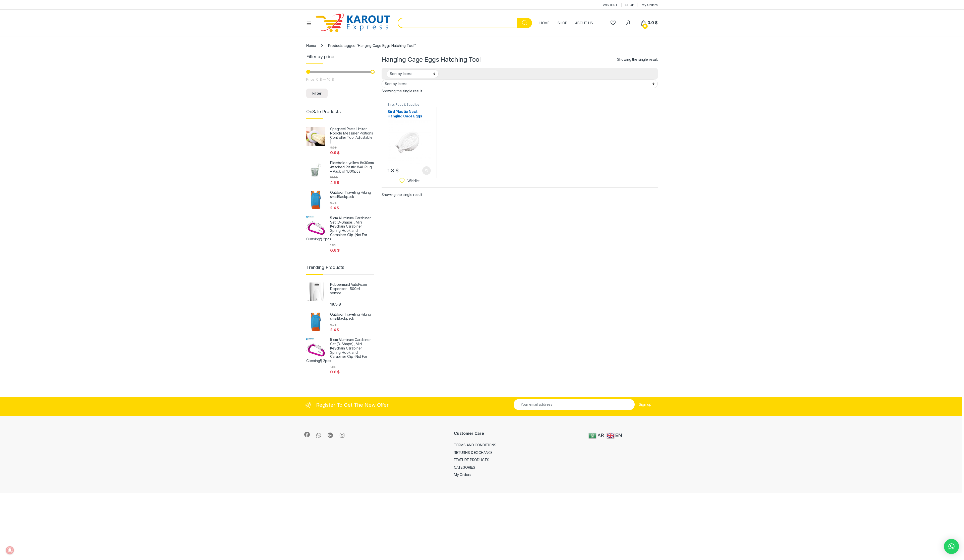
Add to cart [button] (426, 170)
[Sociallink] (307, 434)
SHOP (629, 5)
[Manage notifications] (10, 550)
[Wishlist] (613, 22)
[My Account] (628, 22)
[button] (951, 546)
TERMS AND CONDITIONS (475, 445)
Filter (317, 93)
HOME (544, 23)
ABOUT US (584, 23)
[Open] (310, 23)
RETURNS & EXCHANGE (473, 452)
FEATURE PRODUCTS (471, 460)
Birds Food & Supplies (403, 104)
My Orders (650, 5)
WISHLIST (610, 5)
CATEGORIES (464, 467)
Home (311, 45)
